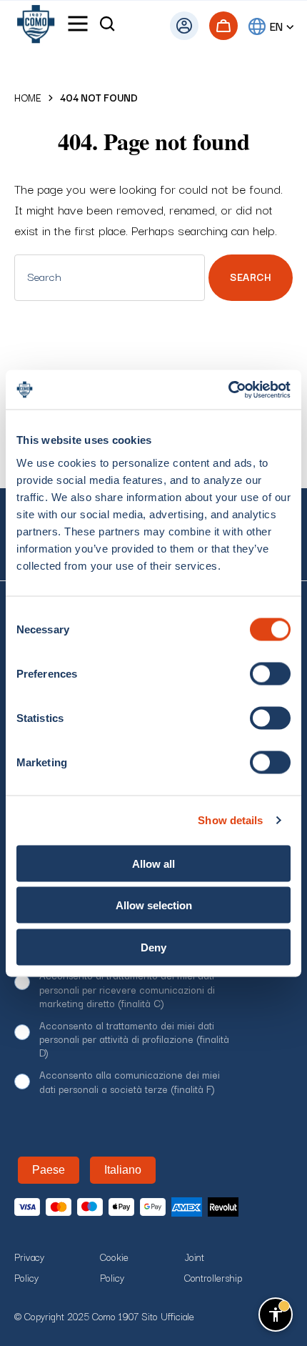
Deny (153, 947)
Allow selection (154, 905)
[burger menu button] (78, 26)
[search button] (107, 26)
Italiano (122, 1170)
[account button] (184, 25)
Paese (48, 1170)
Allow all (153, 863)
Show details (230, 820)
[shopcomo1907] (35, 26)
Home (27, 97)
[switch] (270, 673)
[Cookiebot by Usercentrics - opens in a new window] (228, 389)
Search (250, 276)
